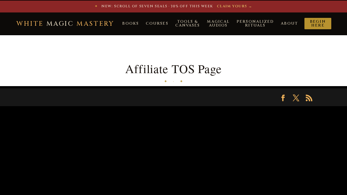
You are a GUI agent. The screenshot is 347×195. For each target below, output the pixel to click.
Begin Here (318, 23)
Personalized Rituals (255, 23)
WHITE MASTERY (65, 24)
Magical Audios (218, 23)
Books (130, 23)
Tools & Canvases (187, 23)
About (289, 23)
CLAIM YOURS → (234, 6)
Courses (157, 23)
